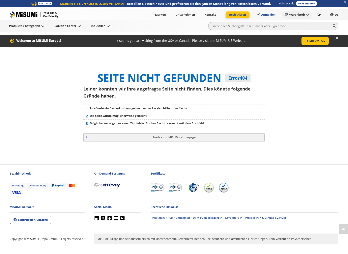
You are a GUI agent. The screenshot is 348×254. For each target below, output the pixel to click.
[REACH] (224, 188)
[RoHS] (209, 188)
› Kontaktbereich (233, 217)
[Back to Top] (343, 229)
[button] (306, 3)
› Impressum (158, 217)
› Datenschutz (182, 217)
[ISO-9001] (157, 188)
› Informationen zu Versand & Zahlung (265, 217)
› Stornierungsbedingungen (207, 217)
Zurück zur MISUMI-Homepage (174, 137)
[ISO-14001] (175, 188)
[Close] (337, 38)
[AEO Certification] (192, 188)
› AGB (169, 217)
